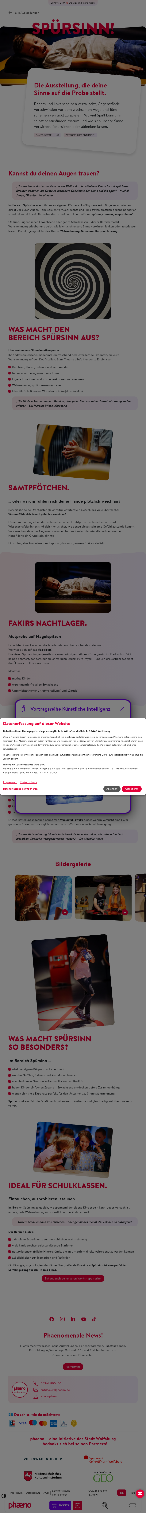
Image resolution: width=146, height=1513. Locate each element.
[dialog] (73, 756)
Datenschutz (28, 782)
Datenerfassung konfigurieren (20, 789)
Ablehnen (111, 789)
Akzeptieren (132, 789)
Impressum (10, 782)
